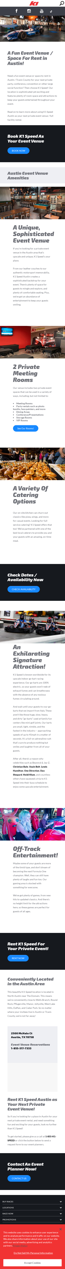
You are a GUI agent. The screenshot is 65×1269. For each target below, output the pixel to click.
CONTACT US (19, 1178)
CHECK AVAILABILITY (24, 589)
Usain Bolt (34, 766)
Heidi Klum (29, 774)
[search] (61, 3)
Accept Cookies (32, 1262)
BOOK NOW (18, 150)
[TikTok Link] (51, 11)
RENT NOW (18, 958)
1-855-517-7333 (21, 1048)
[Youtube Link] (42, 11)
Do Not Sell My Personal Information (33, 1252)
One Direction (31, 770)
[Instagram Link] (29, 11)
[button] (61, 1229)
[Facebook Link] (16, 11)
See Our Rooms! (25, 428)
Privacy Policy (20, 1245)
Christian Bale (20, 766)
